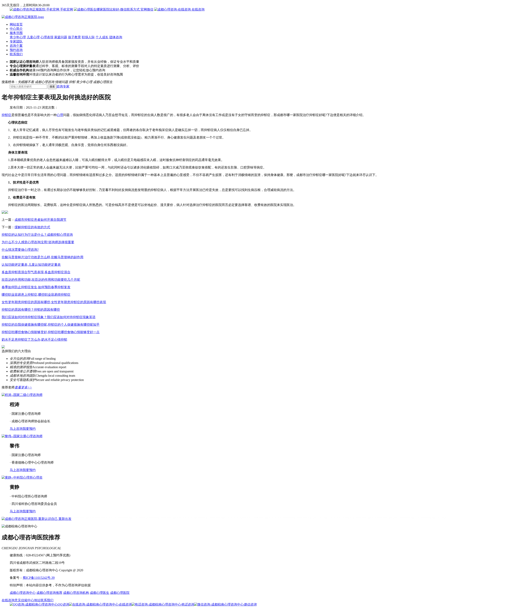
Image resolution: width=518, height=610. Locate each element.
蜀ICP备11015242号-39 (39, 577)
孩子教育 (74, 37)
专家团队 (16, 41)
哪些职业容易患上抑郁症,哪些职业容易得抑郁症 (36, 294)
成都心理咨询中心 (23, 592)
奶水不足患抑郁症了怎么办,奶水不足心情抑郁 (34, 339)
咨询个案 (16, 45)
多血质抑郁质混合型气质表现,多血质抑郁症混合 (36, 272)
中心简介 (16, 28)
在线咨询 (198, 9)
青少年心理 (18, 37)
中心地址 (34, 600)
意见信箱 (21, 600)
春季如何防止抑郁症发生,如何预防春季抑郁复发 (36, 287)
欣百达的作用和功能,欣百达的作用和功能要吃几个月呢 (41, 279)
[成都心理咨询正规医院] (23, 17)
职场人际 (88, 37)
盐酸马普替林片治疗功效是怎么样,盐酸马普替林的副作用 (42, 257)
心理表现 (46, 37)
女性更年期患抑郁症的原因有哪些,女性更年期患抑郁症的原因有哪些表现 (54, 302)
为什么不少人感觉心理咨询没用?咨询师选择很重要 (38, 242)
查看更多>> (23, 387)
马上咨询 (16, 428)
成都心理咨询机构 (76, 592)
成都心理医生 (99, 592)
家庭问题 (60, 37)
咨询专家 (62, 86)
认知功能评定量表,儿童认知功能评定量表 (31, 264)
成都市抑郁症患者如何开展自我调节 (40, 219)
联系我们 (16, 54)
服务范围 (16, 33)
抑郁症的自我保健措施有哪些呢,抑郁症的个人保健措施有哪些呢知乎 (51, 324)
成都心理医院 (120, 592)
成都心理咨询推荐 (49, 592)
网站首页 (16, 24)
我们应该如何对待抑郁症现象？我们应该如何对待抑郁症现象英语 (49, 317)
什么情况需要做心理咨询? (20, 249)
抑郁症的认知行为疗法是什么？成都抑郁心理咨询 (37, 234)
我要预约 (29, 428)
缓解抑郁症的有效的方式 (32, 227)
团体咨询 (115, 37)
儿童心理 (33, 37)
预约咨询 (16, 50)
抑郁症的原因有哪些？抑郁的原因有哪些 (31, 309)
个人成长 (102, 37)
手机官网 (66, 9)
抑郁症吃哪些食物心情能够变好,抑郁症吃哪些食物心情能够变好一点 (51, 332)
